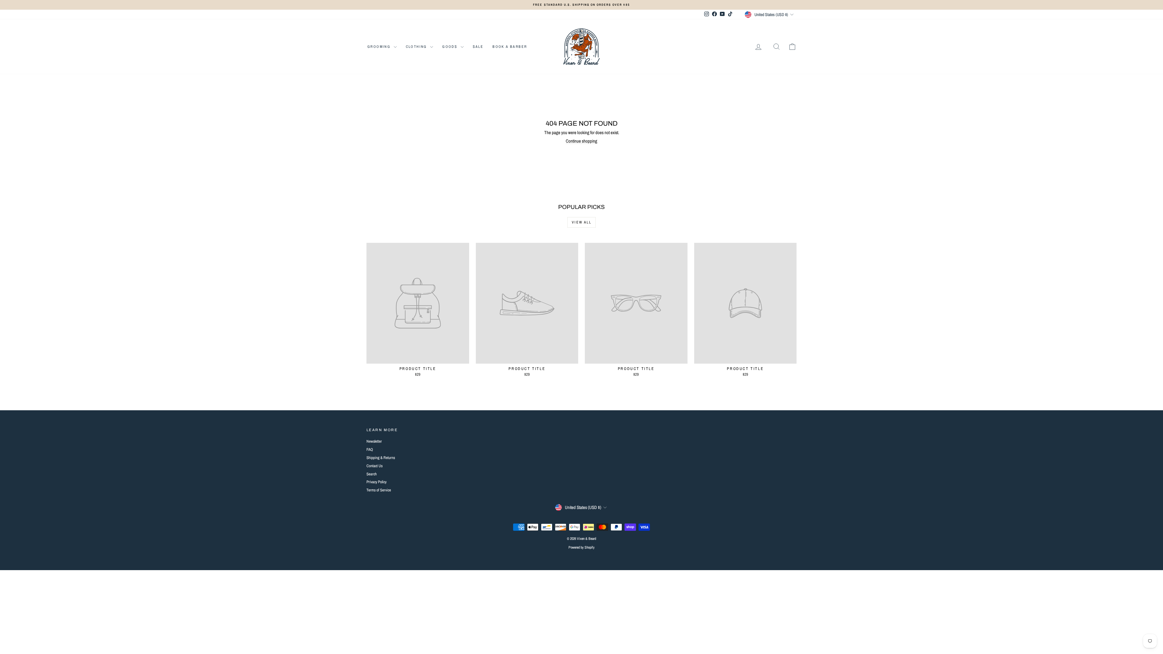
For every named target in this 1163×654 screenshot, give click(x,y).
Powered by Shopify (581, 547)
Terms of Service (378, 490)
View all (581, 222)
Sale (478, 46)
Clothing (417, 46)
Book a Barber (509, 46)
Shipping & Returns (380, 457)
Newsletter (374, 441)
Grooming (379, 46)
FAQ (369, 449)
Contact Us (374, 465)
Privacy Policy (376, 481)
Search (371, 474)
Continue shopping (581, 141)
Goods (450, 46)
